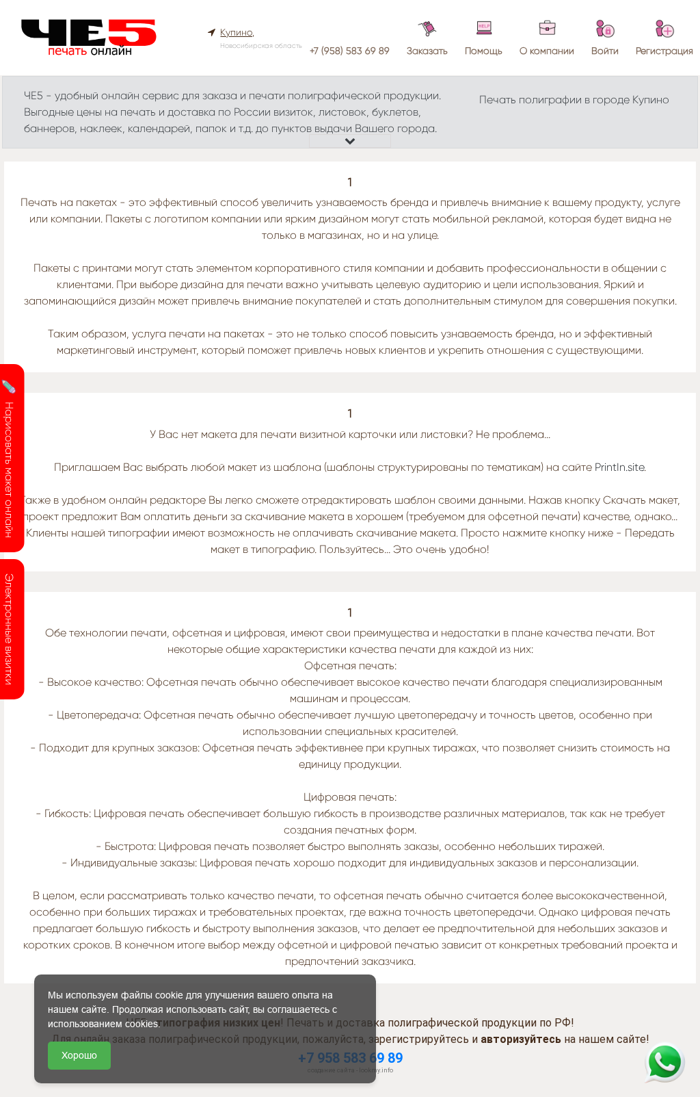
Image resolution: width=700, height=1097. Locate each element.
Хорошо (79, 1055)
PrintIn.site (619, 467)
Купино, (237, 32)
